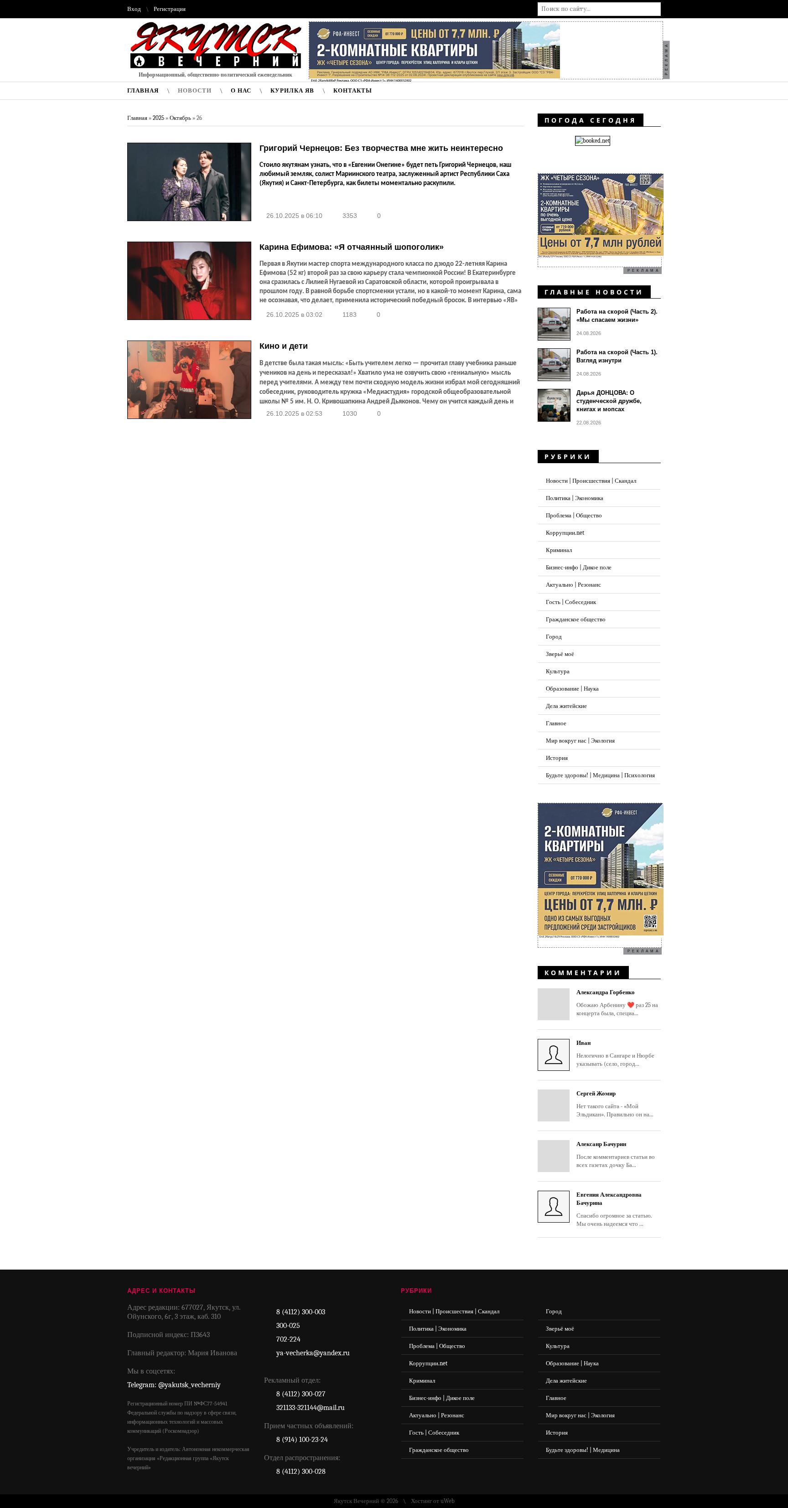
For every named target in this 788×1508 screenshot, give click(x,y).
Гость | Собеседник (571, 602)
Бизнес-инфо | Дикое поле (579, 567)
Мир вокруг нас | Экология (580, 740)
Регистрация (170, 8)
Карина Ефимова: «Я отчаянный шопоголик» (351, 247)
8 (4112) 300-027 (301, 1394)
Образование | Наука (572, 688)
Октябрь (180, 117)
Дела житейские (566, 705)
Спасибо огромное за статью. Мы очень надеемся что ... (614, 1209)
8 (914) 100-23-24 (302, 1440)
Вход (134, 8)
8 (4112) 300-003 (300, 1312)
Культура (558, 671)
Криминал (559, 550)
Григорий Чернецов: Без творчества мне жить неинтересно (381, 148)
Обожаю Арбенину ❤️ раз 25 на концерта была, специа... (617, 1003)
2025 (158, 117)
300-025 (288, 1326)
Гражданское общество (576, 619)
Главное (556, 723)
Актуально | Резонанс (573, 584)
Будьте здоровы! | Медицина (583, 1449)
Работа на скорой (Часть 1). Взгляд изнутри (617, 356)
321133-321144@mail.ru (310, 1408)
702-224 (288, 1339)
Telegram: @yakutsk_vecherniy (174, 1385)
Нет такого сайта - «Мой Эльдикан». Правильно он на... (614, 1104)
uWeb (448, 1501)
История (557, 757)
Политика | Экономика (574, 498)
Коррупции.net (565, 532)
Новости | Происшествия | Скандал (591, 480)
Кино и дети (283, 346)
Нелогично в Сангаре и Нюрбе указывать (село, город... (615, 1053)
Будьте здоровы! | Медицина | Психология (600, 775)
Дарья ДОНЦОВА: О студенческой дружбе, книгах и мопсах (609, 401)
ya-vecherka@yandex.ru (313, 1353)
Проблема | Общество (574, 515)
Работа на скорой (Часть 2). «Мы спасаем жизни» (617, 315)
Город (554, 636)
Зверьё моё (560, 654)
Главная (137, 117)
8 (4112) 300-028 (301, 1471)
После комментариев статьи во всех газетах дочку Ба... (615, 1154)
